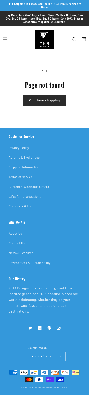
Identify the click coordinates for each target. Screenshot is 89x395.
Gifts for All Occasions (25, 196)
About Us (15, 233)
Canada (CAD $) (42, 356)
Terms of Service (21, 177)
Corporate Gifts (20, 206)
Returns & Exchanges (24, 157)
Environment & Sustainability (30, 263)
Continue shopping (44, 100)
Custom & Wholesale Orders (29, 187)
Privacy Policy (19, 148)
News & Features (21, 253)
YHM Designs (35, 387)
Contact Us (17, 243)
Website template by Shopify (55, 387)
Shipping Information (24, 167)
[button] (5, 39)
